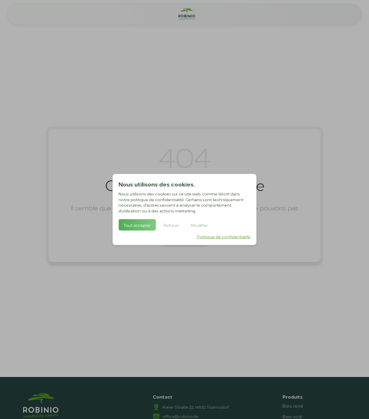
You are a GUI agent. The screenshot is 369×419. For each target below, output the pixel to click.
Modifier (199, 225)
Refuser (171, 225)
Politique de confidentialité (224, 236)
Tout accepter (137, 225)
